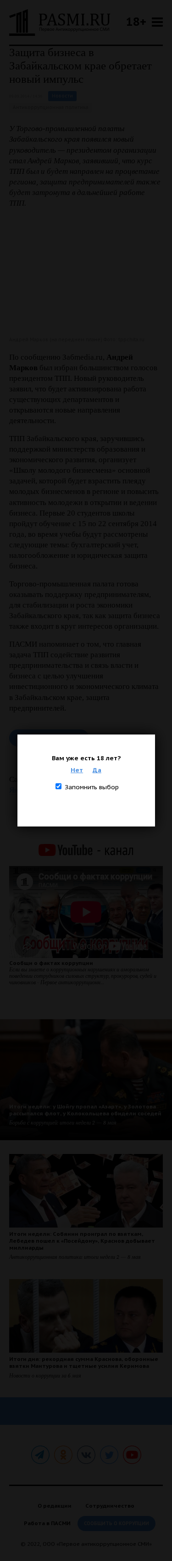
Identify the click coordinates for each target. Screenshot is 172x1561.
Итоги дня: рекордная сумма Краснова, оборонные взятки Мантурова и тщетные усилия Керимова (83, 1362)
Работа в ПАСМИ (47, 1523)
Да (97, 770)
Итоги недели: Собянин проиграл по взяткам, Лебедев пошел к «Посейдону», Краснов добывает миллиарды (82, 1240)
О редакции (55, 1505)
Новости (62, 96)
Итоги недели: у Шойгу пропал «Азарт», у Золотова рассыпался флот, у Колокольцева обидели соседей (85, 1110)
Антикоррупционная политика (50, 107)
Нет (77, 770)
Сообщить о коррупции (116, 1524)
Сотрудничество (109, 1505)
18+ (136, 21)
